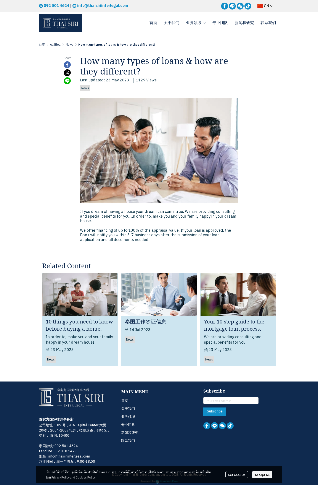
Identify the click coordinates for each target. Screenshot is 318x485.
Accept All (262, 475)
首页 (42, 44)
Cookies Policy (85, 477)
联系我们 (128, 441)
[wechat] (240, 6)
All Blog (55, 44)
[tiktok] (247, 6)
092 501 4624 (56, 6)
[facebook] (224, 6)
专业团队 (128, 425)
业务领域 (128, 417)
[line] (232, 6)
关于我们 (128, 409)
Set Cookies (236, 475)
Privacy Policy (60, 477)
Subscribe (215, 411)
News (69, 44)
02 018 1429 (66, 451)
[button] (265, 6)
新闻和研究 (129, 433)
